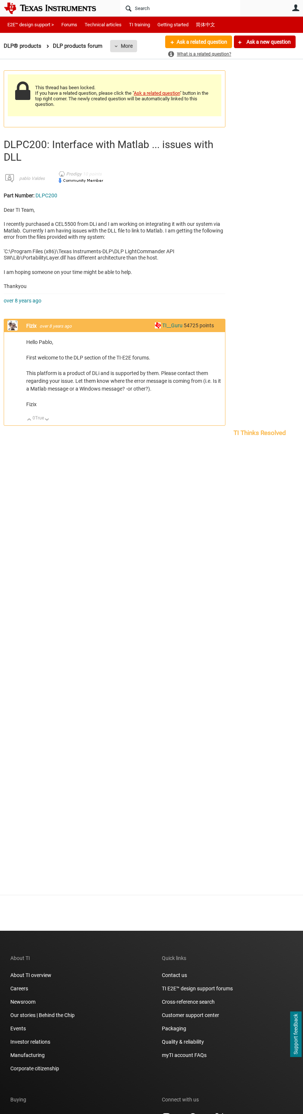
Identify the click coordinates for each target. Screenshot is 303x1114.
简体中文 (205, 24)
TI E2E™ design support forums (197, 988)
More (127, 46)
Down (47, 420)
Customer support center (190, 1015)
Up (29, 420)
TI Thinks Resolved (260, 432)
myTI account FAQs (184, 1055)
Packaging (174, 1028)
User (295, 7)
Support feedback (296, 1034)
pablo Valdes (32, 178)
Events (18, 1028)
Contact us (174, 975)
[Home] (55, 8)
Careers (19, 988)
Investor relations (30, 1042)
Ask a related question (202, 42)
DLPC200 (46, 195)
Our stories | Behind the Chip (42, 1015)
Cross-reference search (188, 1002)
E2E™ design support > (30, 24)
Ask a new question (268, 42)
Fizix (32, 326)
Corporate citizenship (34, 1068)
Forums (69, 24)
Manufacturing (27, 1055)
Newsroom (22, 1002)
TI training (139, 24)
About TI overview (30, 975)
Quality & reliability (183, 1042)
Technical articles (103, 24)
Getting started (172, 24)
